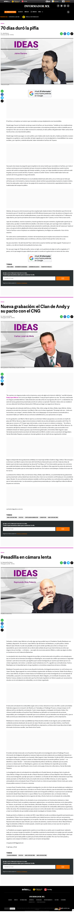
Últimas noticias (10, 12)
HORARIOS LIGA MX (14, 17)
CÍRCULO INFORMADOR (32, 17)
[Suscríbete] (65, 1)
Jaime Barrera (6, 33)
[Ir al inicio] (21, 6)
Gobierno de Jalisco (34, 266)
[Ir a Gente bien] (48, 888)
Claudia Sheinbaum (12, 855)
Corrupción (43, 517)
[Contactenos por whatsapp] (68, 5)
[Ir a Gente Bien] (23, 0)
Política (21, 517)
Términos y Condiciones (22, 283)
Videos (35, 11)
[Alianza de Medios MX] (57, 908)
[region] (37, 914)
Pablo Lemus (10, 266)
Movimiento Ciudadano (21, 266)
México (27, 11)
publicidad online (41, 902)
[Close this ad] (73, 910)
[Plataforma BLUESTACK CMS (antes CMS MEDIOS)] (12, 908)
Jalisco (20, 11)
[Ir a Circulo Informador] (15, 0)
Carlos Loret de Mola (7, 316)
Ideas (2, 23)
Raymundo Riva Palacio (8, 562)
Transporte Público (46, 266)
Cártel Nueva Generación (31, 517)
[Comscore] (65, 908)
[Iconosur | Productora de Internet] (7, 908)
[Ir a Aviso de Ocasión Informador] (7, 0)
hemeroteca (32, 902)
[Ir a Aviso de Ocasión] (26, 888)
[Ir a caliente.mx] (48, 1)
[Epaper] (56, 1)
